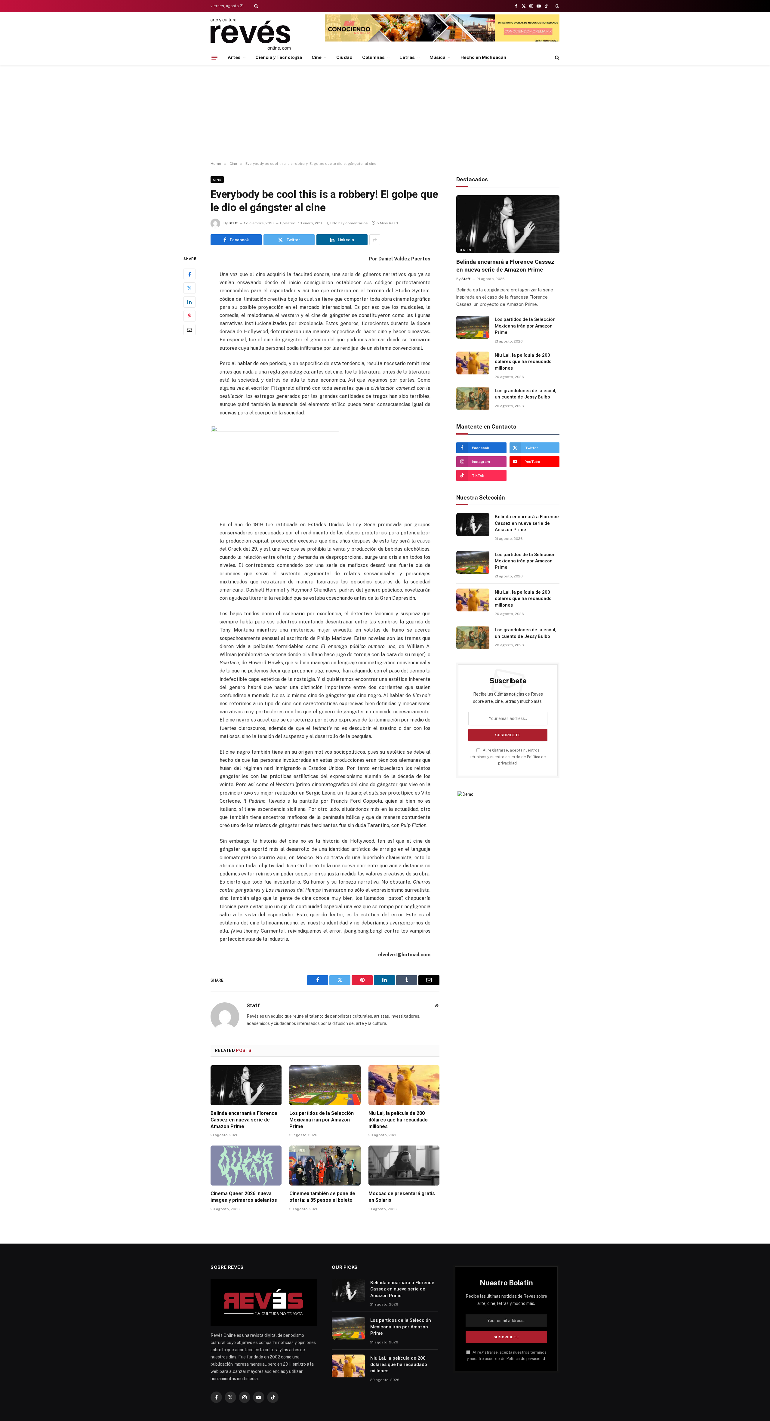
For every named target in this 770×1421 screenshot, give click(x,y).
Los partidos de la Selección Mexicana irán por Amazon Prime (321, 1119)
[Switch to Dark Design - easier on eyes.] (556, 6)
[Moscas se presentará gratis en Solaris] (403, 1166)
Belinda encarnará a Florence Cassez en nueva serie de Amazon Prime (244, 1119)
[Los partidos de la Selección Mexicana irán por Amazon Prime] (324, 1085)
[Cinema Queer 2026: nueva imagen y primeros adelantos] (246, 1166)
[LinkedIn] (189, 302)
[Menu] (214, 57)
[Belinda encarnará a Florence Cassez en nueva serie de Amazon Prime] (246, 1085)
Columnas (373, 57)
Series (465, 250)
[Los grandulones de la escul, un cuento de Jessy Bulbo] (472, 398)
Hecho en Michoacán (483, 57)
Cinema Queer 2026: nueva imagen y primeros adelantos (244, 1197)
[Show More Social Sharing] (374, 239)
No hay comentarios (350, 223)
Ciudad (344, 57)
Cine (317, 57)
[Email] (189, 330)
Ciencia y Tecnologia (278, 57)
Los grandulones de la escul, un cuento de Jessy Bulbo (525, 394)
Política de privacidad (526, 1358)
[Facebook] (189, 274)
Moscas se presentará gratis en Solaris (401, 1197)
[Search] (255, 6)
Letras (406, 57)
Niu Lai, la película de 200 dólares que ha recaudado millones (398, 1119)
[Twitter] (189, 288)
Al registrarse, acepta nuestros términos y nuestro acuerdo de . (508, 756)
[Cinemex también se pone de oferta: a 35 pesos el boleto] (324, 1166)
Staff (233, 223)
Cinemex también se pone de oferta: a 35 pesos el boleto (322, 1197)
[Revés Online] (251, 34)
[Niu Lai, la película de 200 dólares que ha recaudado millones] (403, 1085)
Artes (234, 57)
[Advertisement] (385, 113)
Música (437, 57)
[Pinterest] (189, 316)
